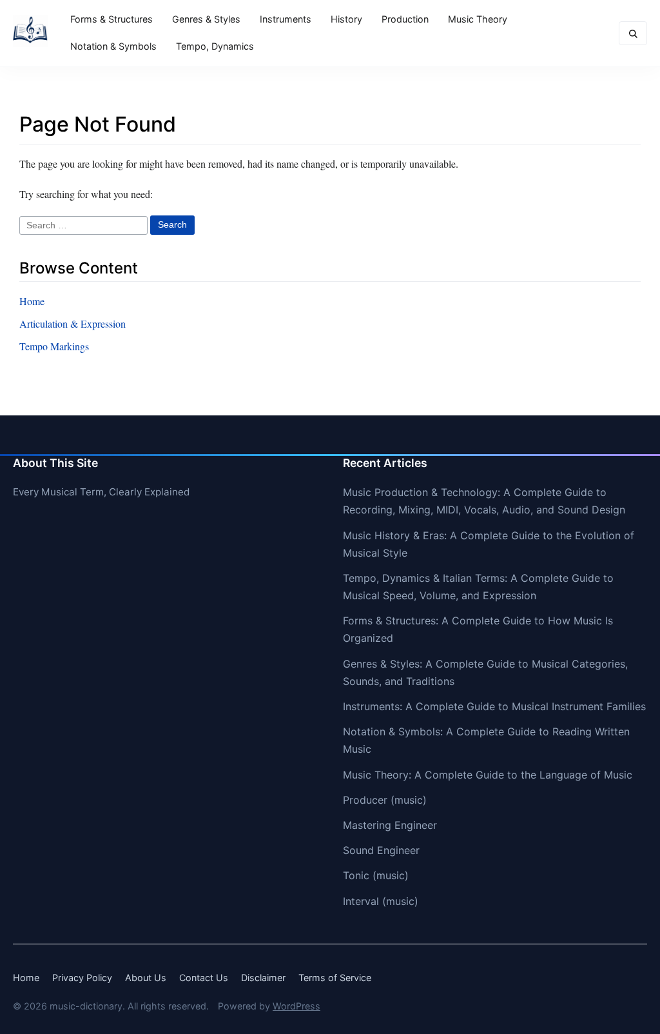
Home (31, 301)
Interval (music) (380, 901)
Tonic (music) (376, 875)
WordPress (296, 1005)
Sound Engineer (381, 850)
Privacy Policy (82, 977)
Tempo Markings (54, 346)
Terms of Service (334, 977)
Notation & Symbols (113, 46)
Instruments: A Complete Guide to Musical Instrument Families (494, 706)
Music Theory (477, 19)
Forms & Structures (111, 19)
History (346, 19)
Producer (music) (385, 799)
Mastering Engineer (390, 825)
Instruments (285, 19)
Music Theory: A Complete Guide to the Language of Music (487, 774)
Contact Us (203, 977)
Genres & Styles (206, 19)
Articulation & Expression (72, 323)
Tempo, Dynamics (215, 46)
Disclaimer (263, 977)
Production (405, 19)
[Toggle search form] (633, 33)
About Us (145, 977)
